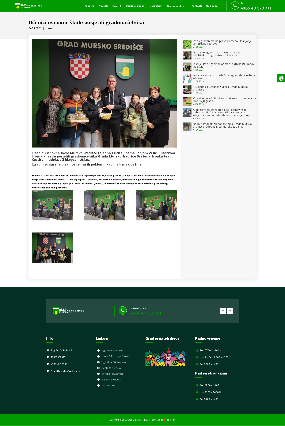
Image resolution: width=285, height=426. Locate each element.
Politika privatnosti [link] (112, 373)
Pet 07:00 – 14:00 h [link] (210, 364)
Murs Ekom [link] (155, 5)
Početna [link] (89, 5)
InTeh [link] (172, 419)
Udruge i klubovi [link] (135, 5)
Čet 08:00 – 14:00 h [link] (210, 399)
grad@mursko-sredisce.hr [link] (65, 371)
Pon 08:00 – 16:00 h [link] (210, 385)
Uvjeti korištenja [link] (111, 368)
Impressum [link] (108, 385)
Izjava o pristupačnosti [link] (115, 356)
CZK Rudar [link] (212, 5)
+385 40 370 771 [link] (256, 8)
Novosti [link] (103, 5)
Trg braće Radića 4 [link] (61, 350)
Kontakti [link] (197, 5)
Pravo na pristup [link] (111, 379)
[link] (281, 78)
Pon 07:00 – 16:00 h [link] (210, 350)
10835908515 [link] (58, 357)
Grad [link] (115, 6)
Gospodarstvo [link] (175, 6)
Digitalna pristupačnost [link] (115, 362)
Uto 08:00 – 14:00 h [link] (210, 392)
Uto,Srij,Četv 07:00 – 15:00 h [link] (215, 357)
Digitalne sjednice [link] (112, 350)
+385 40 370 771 (146, 313)
